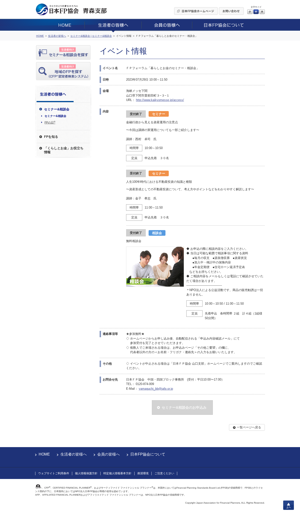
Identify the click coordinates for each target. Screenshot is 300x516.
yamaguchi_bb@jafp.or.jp (156, 388)
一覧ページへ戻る (249, 427)
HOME (44, 454)
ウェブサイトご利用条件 (53, 473)
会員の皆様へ (108, 454)
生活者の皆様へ (73, 454)
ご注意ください (164, 473)
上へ (288, 505)
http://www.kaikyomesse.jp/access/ (160, 100)
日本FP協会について (147, 454)
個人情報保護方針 (86, 473)
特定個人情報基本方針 (117, 473)
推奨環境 (143, 473)
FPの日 (50, 122)
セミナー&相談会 (55, 116)
